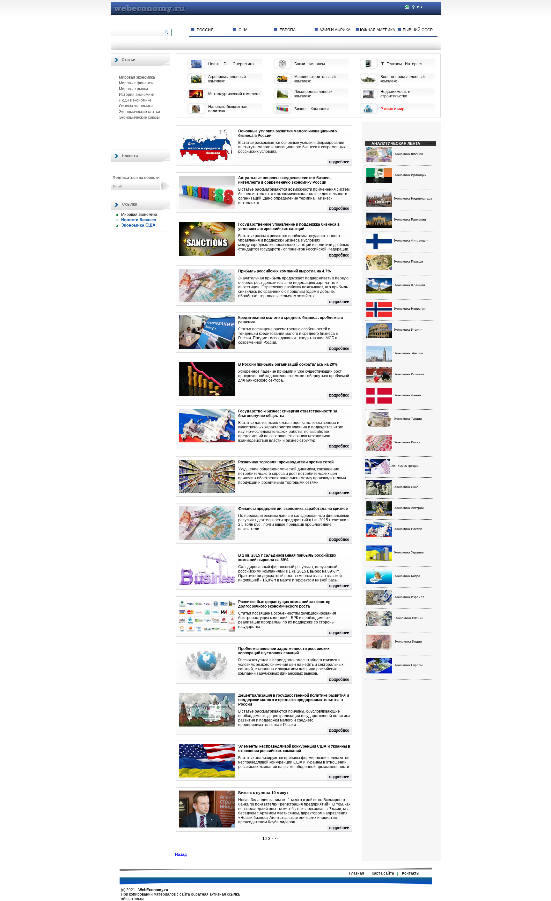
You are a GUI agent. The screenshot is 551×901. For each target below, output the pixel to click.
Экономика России (407, 529)
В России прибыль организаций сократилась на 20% (288, 364)
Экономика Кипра (406, 576)
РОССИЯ (205, 30)
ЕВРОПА (288, 30)
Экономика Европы (407, 665)
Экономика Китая (406, 442)
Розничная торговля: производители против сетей (286, 462)
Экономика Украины (408, 552)
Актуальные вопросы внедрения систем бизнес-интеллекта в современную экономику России (284, 180)
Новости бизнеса (138, 219)
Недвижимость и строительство (395, 93)
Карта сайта (383, 873)
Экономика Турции (407, 418)
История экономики (136, 94)
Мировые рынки (133, 89)
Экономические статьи (139, 111)
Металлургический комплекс (234, 94)
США (243, 30)
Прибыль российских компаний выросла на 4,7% (284, 271)
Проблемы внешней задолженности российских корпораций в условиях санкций (284, 650)
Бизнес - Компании (311, 109)
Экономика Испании (408, 374)
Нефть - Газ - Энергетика (231, 64)
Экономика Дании (407, 395)
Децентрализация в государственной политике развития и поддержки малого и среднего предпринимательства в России (293, 700)
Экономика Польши (408, 261)
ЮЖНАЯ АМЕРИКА (377, 30)
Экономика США (138, 225)
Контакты (410, 873)
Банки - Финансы (309, 64)
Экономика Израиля (408, 597)
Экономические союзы (139, 117)
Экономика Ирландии (410, 175)
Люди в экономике (134, 100)
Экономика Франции (409, 285)
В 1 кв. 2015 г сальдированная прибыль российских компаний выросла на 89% (287, 557)
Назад (181, 854)
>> (276, 838)
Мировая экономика (136, 77)
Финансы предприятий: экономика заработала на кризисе (293, 508)
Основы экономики (135, 106)
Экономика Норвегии (409, 308)
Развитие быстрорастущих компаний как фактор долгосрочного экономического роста (284, 604)
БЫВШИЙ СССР (418, 30)
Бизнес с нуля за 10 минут (263, 793)
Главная (356, 873)
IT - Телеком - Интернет (401, 64)
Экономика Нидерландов (412, 198)
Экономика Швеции (408, 154)
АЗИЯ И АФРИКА (335, 30)
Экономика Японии (408, 618)
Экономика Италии (407, 329)
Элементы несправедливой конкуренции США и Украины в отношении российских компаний (294, 748)
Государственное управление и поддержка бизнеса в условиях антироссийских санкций (289, 226)
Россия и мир (392, 109)
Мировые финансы (136, 83)
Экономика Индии (408, 641)
